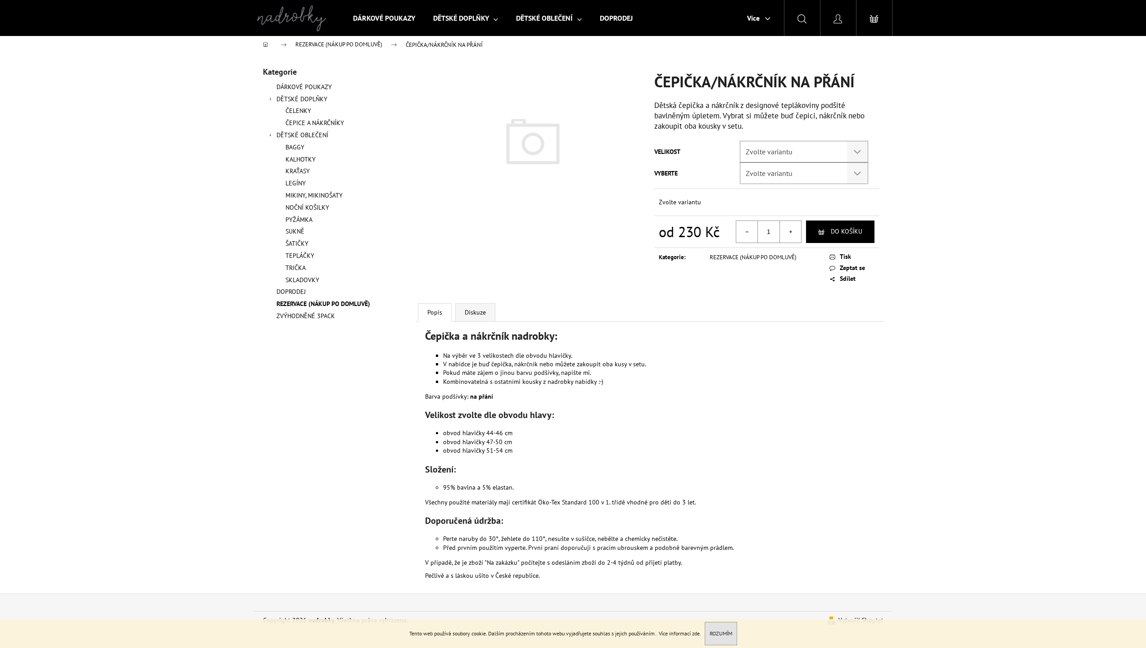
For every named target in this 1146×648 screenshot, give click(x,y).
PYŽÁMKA (299, 220)
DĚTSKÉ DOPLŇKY (301, 99)
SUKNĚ (294, 231)
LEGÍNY (295, 183)
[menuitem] (384, 18)
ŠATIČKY (296, 243)
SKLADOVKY (302, 280)
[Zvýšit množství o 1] (790, 232)
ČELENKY (298, 111)
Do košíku (846, 231)
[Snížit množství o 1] (747, 232)
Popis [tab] (434, 312)
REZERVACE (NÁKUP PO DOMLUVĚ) (323, 304)
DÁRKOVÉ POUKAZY (304, 87)
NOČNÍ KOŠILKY (307, 207)
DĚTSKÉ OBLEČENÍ (302, 135)
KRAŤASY (297, 171)
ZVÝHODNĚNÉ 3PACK (305, 316)
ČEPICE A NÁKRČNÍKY (314, 123)
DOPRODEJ (291, 292)
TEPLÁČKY (299, 256)
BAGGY (294, 147)
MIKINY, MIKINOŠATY (314, 195)
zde (696, 633)
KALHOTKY (300, 159)
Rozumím (721, 633)
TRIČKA (295, 268)
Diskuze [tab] (475, 312)
